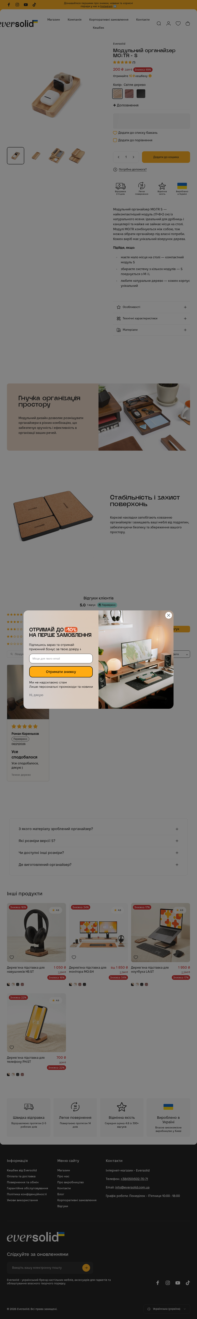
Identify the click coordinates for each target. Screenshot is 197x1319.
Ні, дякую (36, 695)
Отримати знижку (61, 672)
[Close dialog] (168, 615)
